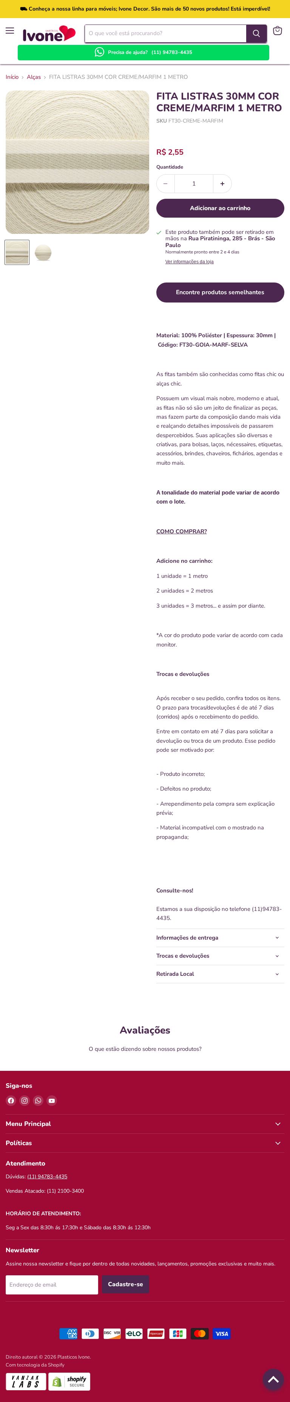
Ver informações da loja (189, 261)
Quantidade (169, 167)
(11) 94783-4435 (171, 52)
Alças (34, 77)
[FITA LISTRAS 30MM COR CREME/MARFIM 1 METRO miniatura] (17, 252)
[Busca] (256, 33)
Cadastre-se (125, 1284)
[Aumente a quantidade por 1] (222, 183)
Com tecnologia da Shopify (35, 1365)
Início (12, 77)
